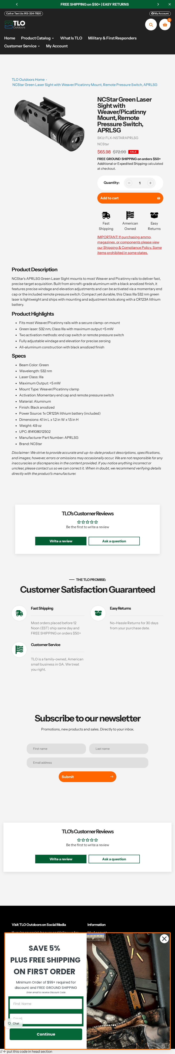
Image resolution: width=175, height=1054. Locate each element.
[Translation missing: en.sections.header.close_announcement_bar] (170, 4)
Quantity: (112, 182)
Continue (46, 1034)
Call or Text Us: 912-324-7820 (23, 13)
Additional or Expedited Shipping (122, 164)
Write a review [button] (61, 541)
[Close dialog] (164, 938)
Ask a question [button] (114, 541)
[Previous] (17, 4)
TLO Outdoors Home (28, 79)
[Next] (158, 4)
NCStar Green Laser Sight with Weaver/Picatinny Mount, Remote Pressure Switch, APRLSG (84, 84)
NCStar (103, 144)
